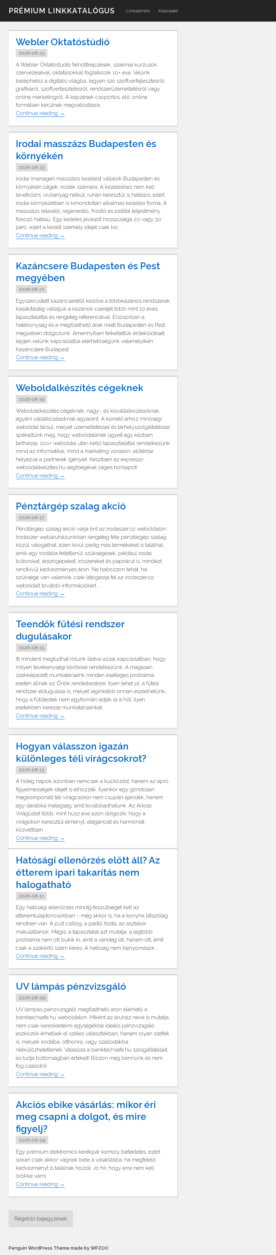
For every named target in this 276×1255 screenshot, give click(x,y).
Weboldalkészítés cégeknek (79, 388)
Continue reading (40, 113)
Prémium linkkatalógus (62, 10)
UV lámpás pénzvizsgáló (71, 986)
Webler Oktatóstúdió (63, 42)
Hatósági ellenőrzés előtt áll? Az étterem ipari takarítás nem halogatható (88, 872)
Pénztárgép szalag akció (71, 506)
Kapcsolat (168, 10)
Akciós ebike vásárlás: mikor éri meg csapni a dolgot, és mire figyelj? (86, 1117)
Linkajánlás (138, 10)
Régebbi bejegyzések (40, 1218)
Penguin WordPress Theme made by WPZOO (59, 1248)
